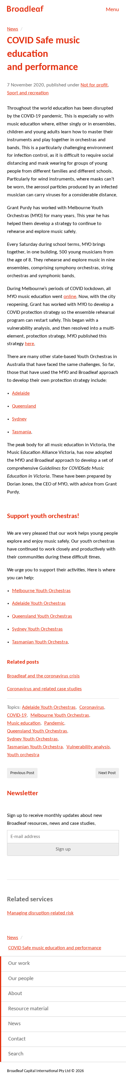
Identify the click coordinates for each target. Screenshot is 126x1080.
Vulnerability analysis (88, 747)
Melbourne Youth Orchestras (41, 590)
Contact (16, 1039)
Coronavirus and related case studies (44, 689)
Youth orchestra (23, 754)
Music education (23, 723)
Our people (20, 979)
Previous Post (22, 773)
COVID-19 (17, 715)
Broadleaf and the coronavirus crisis (43, 676)
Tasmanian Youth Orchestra (40, 642)
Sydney (19, 419)
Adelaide (21, 393)
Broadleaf (25, 9)
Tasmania (21, 432)
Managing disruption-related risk (40, 913)
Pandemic (54, 723)
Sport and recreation (28, 93)
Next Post (107, 773)
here (29, 343)
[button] (63, 849)
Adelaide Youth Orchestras (39, 603)
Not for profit (94, 85)
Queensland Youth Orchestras (42, 616)
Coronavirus (91, 707)
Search (15, 1054)
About (15, 993)
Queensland (24, 406)
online (70, 296)
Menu (112, 10)
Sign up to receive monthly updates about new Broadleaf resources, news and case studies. (54, 819)
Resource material (28, 1009)
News (12, 29)
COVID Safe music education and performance (54, 948)
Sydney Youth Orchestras (37, 629)
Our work (19, 963)
